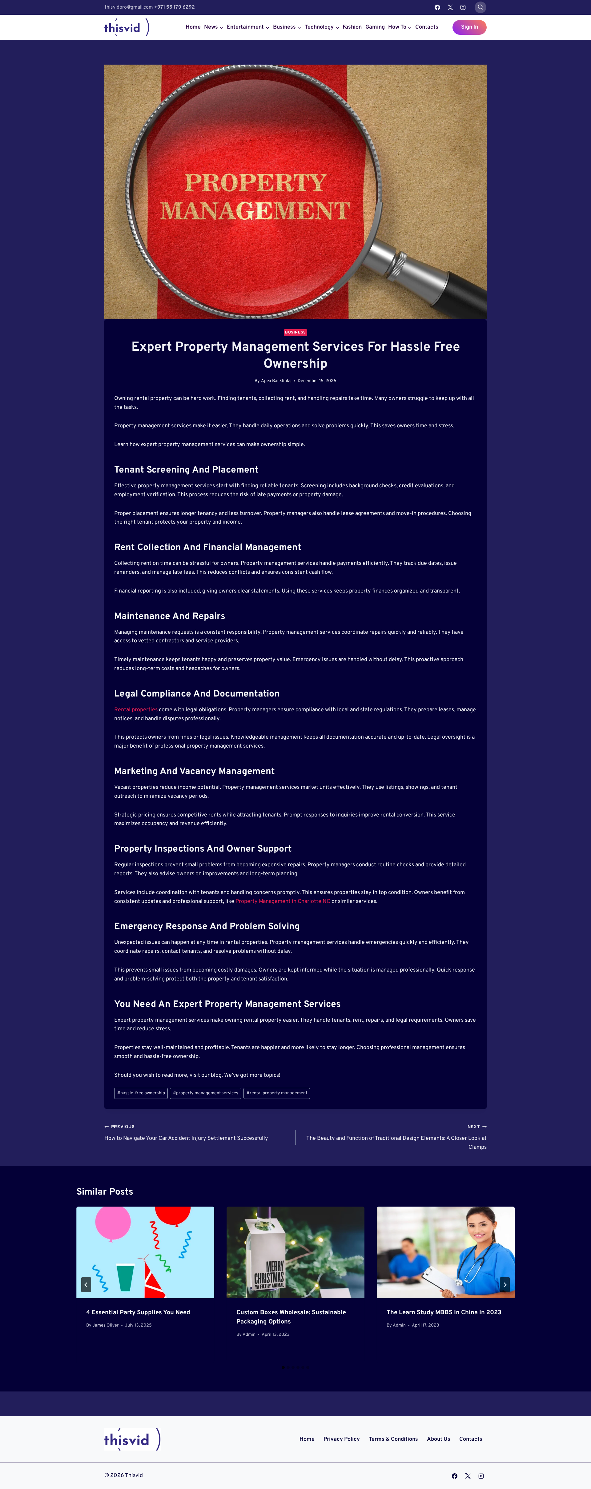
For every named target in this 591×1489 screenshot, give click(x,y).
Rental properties (136, 709)
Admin (249, 1335)
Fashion (352, 27)
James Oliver (105, 1325)
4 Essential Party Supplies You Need (138, 1313)
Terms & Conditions (393, 1439)
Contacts (426, 27)
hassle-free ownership (141, 1093)
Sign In (469, 27)
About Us (438, 1439)
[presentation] (145, 1253)
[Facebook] (437, 7)
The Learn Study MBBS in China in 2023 (444, 1313)
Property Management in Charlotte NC (282, 901)
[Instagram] (462, 7)
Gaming (375, 27)
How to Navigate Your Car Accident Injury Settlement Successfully (186, 1133)
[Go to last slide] (86, 1284)
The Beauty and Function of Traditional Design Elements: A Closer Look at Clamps (396, 1137)
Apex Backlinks (276, 381)
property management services (205, 1093)
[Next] (505, 1284)
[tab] (283, 1367)
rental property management (277, 1093)
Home (193, 27)
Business (295, 332)
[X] (450, 7)
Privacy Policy (342, 1439)
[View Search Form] (480, 7)
